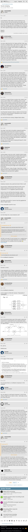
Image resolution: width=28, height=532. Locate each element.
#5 (26, 128)
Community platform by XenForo (11, 530)
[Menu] (1, 1)
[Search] (26, 1)
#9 (26, 222)
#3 (26, 70)
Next (14, 482)
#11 (26, 265)
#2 (26, 41)
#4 (26, 97)
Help (20, 528)
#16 (26, 380)
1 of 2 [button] (10, 482)
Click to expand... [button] (14, 236)
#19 (26, 441)
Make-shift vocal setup (9, 491)
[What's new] (24, 1)
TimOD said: (3, 444)
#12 (26, 288)
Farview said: (3, 253)
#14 (26, 343)
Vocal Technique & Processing (16, 492)
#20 (26, 474)
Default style (4, 526)
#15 (26, 356)
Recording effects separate (10, 509)
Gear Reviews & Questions (11, 504)
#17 (26, 392)
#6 (26, 152)
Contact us (3, 528)
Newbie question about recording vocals (13, 496)
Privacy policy (15, 528)
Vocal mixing (3, 242)
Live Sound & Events (12, 515)
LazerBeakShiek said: (5, 225)
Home (23, 528)
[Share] (25, 15)
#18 (26, 408)
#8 (26, 212)
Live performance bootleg (10, 514)
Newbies (9, 498)
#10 (26, 250)
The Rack (9, 510)
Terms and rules (9, 528)
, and (10, 62)
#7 (26, 181)
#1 (26, 15)
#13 (26, 317)
